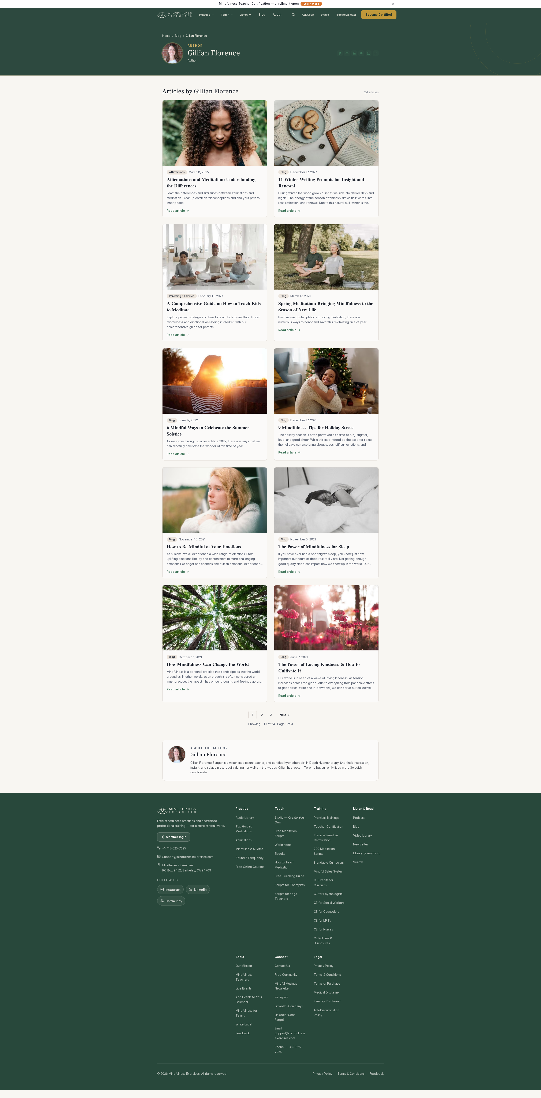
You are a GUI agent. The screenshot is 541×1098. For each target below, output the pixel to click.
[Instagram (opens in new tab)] (369, 53)
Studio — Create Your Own (290, 820)
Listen (244, 14)
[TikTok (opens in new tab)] (376, 53)
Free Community (286, 974)
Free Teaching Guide (289, 876)
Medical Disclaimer (327, 992)
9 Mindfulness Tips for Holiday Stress (316, 427)
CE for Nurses (323, 929)
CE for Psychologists (328, 894)
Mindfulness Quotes (249, 849)
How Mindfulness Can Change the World (208, 664)
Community (173, 901)
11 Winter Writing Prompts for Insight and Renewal (321, 182)
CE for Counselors (326, 911)
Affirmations (244, 840)
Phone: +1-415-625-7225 (288, 1049)
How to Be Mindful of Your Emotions (204, 546)
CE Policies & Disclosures (323, 940)
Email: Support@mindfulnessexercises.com (290, 1033)
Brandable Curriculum (329, 862)
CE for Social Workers (329, 902)
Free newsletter (346, 14)
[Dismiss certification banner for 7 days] (393, 3)
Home (166, 35)
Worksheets (283, 845)
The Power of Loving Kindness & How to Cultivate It (319, 667)
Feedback (243, 1033)
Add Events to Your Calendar (249, 999)
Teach (225, 14)
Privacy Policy (323, 965)
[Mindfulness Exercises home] (174, 14)
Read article (176, 210)
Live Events (243, 988)
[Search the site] (293, 14)
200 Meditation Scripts (324, 851)
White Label (244, 1024)
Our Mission (244, 965)
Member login (176, 837)
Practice (204, 14)
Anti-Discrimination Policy (326, 1012)
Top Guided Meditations (244, 829)
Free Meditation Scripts (286, 833)
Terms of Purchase (327, 983)
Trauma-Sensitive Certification (326, 837)
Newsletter (360, 844)
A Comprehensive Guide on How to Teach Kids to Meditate (214, 306)
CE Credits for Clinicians (323, 882)
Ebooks (280, 853)
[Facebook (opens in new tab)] (340, 53)
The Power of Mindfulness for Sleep (313, 546)
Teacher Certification (328, 826)
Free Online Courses (250, 867)
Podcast (359, 817)
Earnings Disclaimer (327, 1001)
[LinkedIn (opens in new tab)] (354, 53)
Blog (262, 14)
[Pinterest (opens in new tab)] (361, 53)
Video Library (362, 835)
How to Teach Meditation (284, 864)
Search (358, 862)
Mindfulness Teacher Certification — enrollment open (269, 3)
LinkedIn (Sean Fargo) (285, 1017)
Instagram (172, 889)
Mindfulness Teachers (244, 977)
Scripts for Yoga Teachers (286, 896)
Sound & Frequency (250, 858)
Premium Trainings (326, 817)
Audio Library (245, 817)
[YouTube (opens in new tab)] (347, 53)
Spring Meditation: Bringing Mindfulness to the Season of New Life (325, 306)
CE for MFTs (322, 920)
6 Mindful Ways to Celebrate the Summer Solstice (208, 430)
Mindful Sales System (328, 871)
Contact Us (282, 965)
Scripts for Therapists (290, 885)
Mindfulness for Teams (246, 1013)
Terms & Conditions (327, 974)
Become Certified (379, 14)
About (277, 14)
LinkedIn (200, 889)
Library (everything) (367, 853)
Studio (325, 14)
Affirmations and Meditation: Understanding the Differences (211, 182)
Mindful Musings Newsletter (286, 986)
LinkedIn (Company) (289, 1006)
